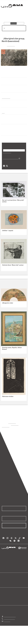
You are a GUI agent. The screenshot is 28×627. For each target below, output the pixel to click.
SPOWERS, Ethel (6, 398)
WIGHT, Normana (7, 232)
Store (3, 581)
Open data (4, 577)
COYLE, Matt (5, 204)
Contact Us (7, 619)
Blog (16, 577)
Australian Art (6, 98)
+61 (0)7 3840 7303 (9, 617)
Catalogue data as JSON (10, 158)
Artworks (5, 18)
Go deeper (22, 18)
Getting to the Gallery (10, 614)
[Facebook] (4, 166)
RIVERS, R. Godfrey (7, 351)
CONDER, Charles (7, 305)
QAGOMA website (7, 579)
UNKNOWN (11, 45)
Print (3, 112)
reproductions (12, 423)
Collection (12, 11)
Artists (13, 18)
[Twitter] (7, 166)
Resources (20, 23)
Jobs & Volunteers (11, 626)
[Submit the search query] (3, 28)
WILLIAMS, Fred (6, 268)
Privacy (20, 626)
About (16, 579)
